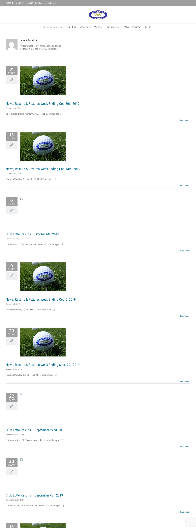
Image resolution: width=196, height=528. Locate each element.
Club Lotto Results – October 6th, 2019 (32, 234)
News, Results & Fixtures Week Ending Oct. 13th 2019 (43, 169)
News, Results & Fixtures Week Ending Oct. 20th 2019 (42, 104)
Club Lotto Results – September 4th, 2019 (34, 495)
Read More (184, 120)
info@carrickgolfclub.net (45, 3)
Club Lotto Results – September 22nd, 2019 (35, 430)
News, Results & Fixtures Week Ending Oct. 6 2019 (41, 300)
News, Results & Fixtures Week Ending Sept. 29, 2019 (43, 365)
